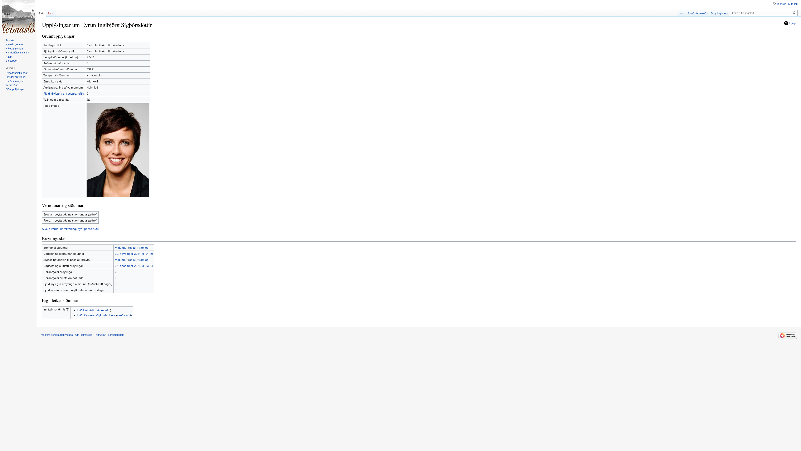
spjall (132, 247)
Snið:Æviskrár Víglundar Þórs (96, 315)
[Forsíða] (18, 16)
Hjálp (792, 23)
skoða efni (103, 310)
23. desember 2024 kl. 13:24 (134, 265)
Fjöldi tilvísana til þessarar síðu (63, 93)
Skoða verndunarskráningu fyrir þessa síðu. (70, 229)
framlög (144, 247)
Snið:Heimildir (86, 310)
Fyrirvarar (100, 334)
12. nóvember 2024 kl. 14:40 (134, 253)
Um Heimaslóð (83, 334)
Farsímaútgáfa (116, 334)
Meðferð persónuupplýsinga (57, 334)
